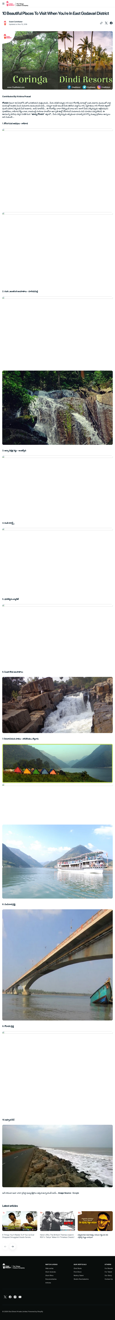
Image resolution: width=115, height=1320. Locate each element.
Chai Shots (78, 1268)
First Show (78, 1272)
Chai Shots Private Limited (17, 1311)
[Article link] (19, 1226)
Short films (49, 1275)
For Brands (109, 1268)
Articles (48, 1283)
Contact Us (109, 1279)
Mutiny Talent (79, 1275)
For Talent (108, 1272)
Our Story (108, 1275)
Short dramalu (50, 1272)
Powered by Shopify (35, 1311)
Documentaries (50, 1279)
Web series (49, 1268)
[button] (3, 3)
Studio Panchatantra (81, 1279)
